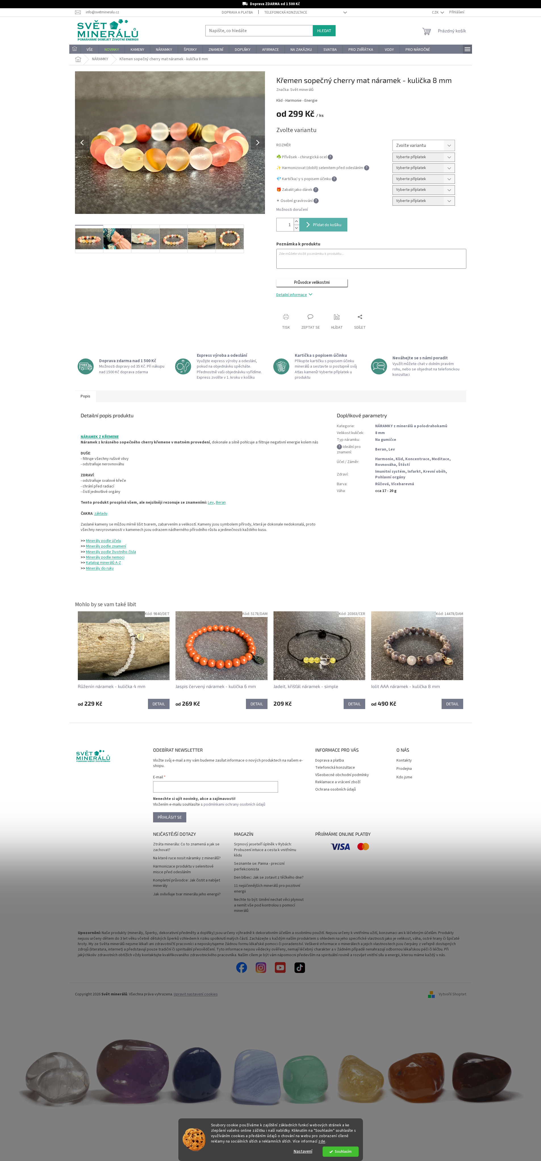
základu (100, 513)
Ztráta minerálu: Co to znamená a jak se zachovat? (186, 847)
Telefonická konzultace (285, 12)
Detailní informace (291, 295)
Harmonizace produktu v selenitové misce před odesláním (183, 869)
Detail (159, 703)
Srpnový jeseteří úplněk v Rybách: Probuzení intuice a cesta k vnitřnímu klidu (265, 850)
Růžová (382, 484)
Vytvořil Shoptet (452, 994)
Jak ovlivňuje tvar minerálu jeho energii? (187, 894)
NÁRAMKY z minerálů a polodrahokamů (411, 426)
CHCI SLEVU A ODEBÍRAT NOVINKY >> (41, 1127)
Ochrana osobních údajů (335, 789)
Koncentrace (417, 459)
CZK (435, 12)
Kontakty (404, 760)
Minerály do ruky (100, 568)
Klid (399, 459)
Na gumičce (385, 440)
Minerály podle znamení (106, 546)
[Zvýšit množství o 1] (296, 221)
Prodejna (404, 769)
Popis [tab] (85, 396)
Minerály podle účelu (103, 541)
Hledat (324, 30)
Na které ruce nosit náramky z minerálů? (187, 858)
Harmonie (384, 459)
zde (321, 1141)
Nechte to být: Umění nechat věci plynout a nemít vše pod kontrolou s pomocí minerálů (269, 905)
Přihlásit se (170, 817)
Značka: (295, 90)
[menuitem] (75, 50)
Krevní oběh (434, 471)
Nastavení (303, 1151)
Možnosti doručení (292, 209)
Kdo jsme (404, 777)
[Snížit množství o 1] (296, 228)
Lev (211, 502)
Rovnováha (385, 465)
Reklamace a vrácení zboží (337, 782)
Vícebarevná (402, 484)
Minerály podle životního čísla (111, 552)
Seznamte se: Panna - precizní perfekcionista (259, 866)
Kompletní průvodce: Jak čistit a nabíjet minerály (186, 883)
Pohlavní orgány (390, 477)
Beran (221, 502)
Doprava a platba (237, 12)
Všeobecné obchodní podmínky (342, 775)
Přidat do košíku (327, 224)
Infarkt (414, 471)
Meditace (440, 459)
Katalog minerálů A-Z (103, 563)
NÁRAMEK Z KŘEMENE (100, 437)
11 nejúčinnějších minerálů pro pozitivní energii (267, 888)
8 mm (380, 433)
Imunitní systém (390, 471)
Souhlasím (343, 1151)
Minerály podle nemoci (105, 557)
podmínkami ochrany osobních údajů (234, 804)
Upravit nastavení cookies (196, 994)
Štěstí (404, 465)
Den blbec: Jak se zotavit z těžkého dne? (269, 877)
